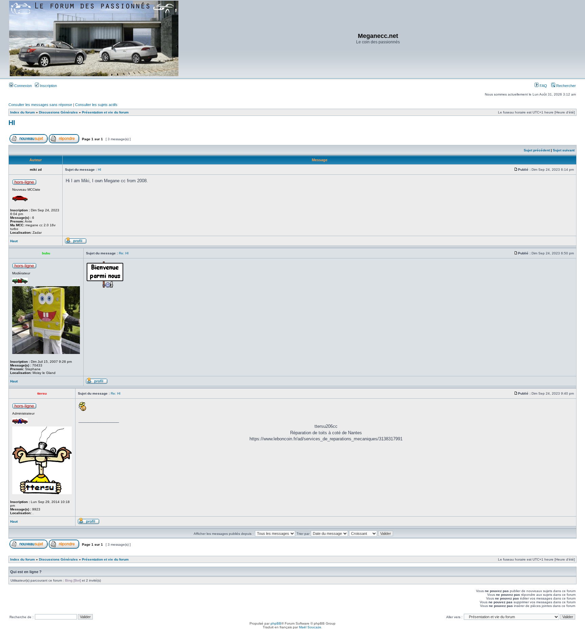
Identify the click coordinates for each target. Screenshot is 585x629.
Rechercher (565, 86)
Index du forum (22, 112)
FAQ (543, 86)
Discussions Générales (58, 112)
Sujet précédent (537, 150)
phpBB (275, 623)
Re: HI (124, 253)
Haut (14, 241)
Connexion (22, 86)
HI (11, 122)
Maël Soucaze (310, 627)
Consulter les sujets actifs (96, 105)
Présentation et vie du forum (105, 112)
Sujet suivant (564, 150)
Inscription (48, 86)
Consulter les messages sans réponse (40, 105)
